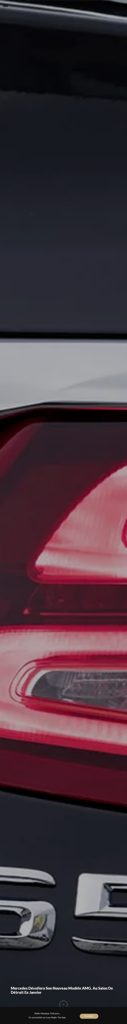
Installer (89, 1016)
